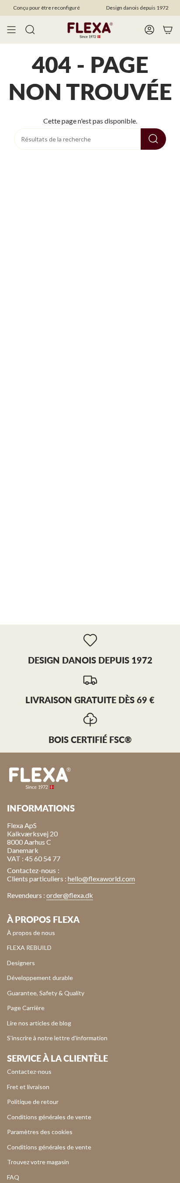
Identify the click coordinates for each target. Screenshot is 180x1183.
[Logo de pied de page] (40, 777)
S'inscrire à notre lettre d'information (57, 1038)
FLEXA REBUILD (29, 947)
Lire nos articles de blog (39, 1023)
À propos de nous (31, 932)
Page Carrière (26, 1007)
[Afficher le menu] (11, 30)
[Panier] (168, 30)
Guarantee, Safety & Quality (45, 993)
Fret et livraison (28, 1086)
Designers (21, 962)
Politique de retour (33, 1101)
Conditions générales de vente (49, 1117)
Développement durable (40, 977)
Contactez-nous (29, 1071)
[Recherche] (153, 139)
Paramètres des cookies (40, 1131)
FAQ (13, 1177)
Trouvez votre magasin (38, 1162)
